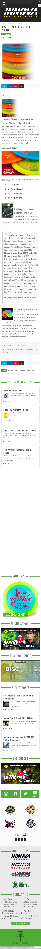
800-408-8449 (9, 907)
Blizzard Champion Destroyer (14, 189)
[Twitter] (25, 794)
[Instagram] (6, 794)
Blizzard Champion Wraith (13, 198)
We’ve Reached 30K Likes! (12, 390)
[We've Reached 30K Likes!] (6, 395)
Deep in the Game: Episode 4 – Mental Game (19, 430)
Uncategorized (11, 23)
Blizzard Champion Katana (13, 193)
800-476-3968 (28, 907)
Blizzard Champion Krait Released (15, 409)
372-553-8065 (28, 918)
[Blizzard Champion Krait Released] (6, 415)
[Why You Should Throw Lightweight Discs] (6, 723)
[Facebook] (15, 794)
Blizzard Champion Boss (12, 184)
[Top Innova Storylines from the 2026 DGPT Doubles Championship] (6, 745)
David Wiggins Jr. (20, 217)
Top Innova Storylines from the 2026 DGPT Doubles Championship (19, 738)
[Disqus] (20, 494)
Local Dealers (10, 346)
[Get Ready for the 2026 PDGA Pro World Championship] (6, 704)
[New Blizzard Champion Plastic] (20, 61)
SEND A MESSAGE (20, 923)
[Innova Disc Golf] (20, 13)
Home (4, 23)
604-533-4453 (9, 918)
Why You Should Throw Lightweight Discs (18, 718)
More (14, 398)
